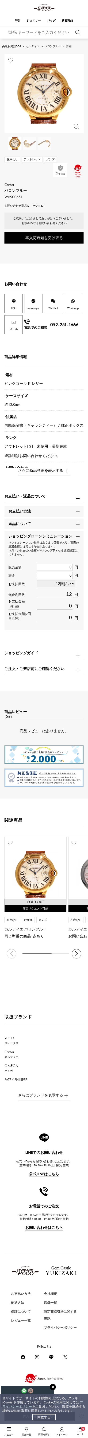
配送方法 (17, 1303)
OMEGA (11, 1068)
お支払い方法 (21, 1294)
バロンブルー (52, 46)
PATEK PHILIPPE (18, 1081)
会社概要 (50, 1294)
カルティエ (33, 46)
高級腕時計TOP (11, 46)
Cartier (11, 1054)
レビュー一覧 (21, 1321)
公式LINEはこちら (44, 1174)
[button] (76, 953)
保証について (21, 1312)
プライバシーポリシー (60, 1328)
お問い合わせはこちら (44, 1227)
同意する (43, 1417)
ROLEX (11, 1040)
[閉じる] (53, 1387)
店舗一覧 (50, 1303)
